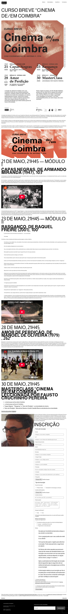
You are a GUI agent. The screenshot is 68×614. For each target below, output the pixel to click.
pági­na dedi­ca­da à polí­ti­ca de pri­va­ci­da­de (49, 582)
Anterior (3, 598)
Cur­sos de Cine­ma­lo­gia (39, 127)
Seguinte (65, 598)
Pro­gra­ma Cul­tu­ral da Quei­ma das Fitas (28, 594)
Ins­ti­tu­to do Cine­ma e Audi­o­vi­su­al (54, 594)
